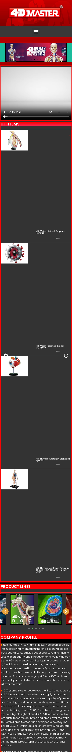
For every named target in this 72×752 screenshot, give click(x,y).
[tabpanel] (50, 610)
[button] (36, 32)
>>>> (58, 238)
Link (43, 238)
